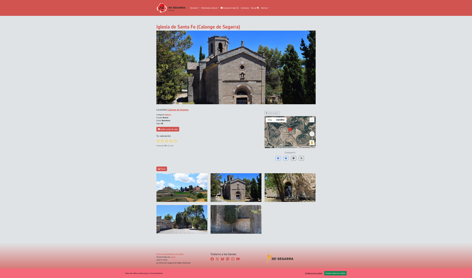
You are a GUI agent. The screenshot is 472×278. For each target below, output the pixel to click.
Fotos (162, 169)
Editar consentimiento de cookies (170, 254)
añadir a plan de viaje (169, 129)
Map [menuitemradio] (270, 119)
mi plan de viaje (230, 8)
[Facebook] (278, 158)
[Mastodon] (293, 158)
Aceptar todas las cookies (335, 273)
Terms (313, 147)
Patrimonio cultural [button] (209, 8)
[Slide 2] (236, 100)
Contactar (245, 8)
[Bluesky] (285, 158)
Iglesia (168, 114)
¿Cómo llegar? (273, 113)
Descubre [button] (194, 8)
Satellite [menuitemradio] (280, 119)
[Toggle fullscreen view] (312, 119)
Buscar (254, 8)
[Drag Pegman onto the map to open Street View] (312, 142)
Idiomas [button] (264, 8)
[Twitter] (301, 158)
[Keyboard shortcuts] (276, 147)
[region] (236, 273)
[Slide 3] (240, 100)
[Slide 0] (227, 100)
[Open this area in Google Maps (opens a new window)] (269, 146)
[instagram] (233, 259)
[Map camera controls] (312, 133)
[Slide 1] (231, 100)
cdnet (173, 257)
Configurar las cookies (313, 273)
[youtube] (238, 259)
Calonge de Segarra (178, 109)
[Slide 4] (245, 100)
